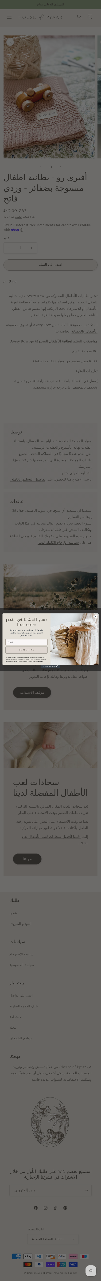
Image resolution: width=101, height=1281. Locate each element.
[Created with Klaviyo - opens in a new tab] (50, 666)
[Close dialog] (95, 616)
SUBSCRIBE (26, 650)
